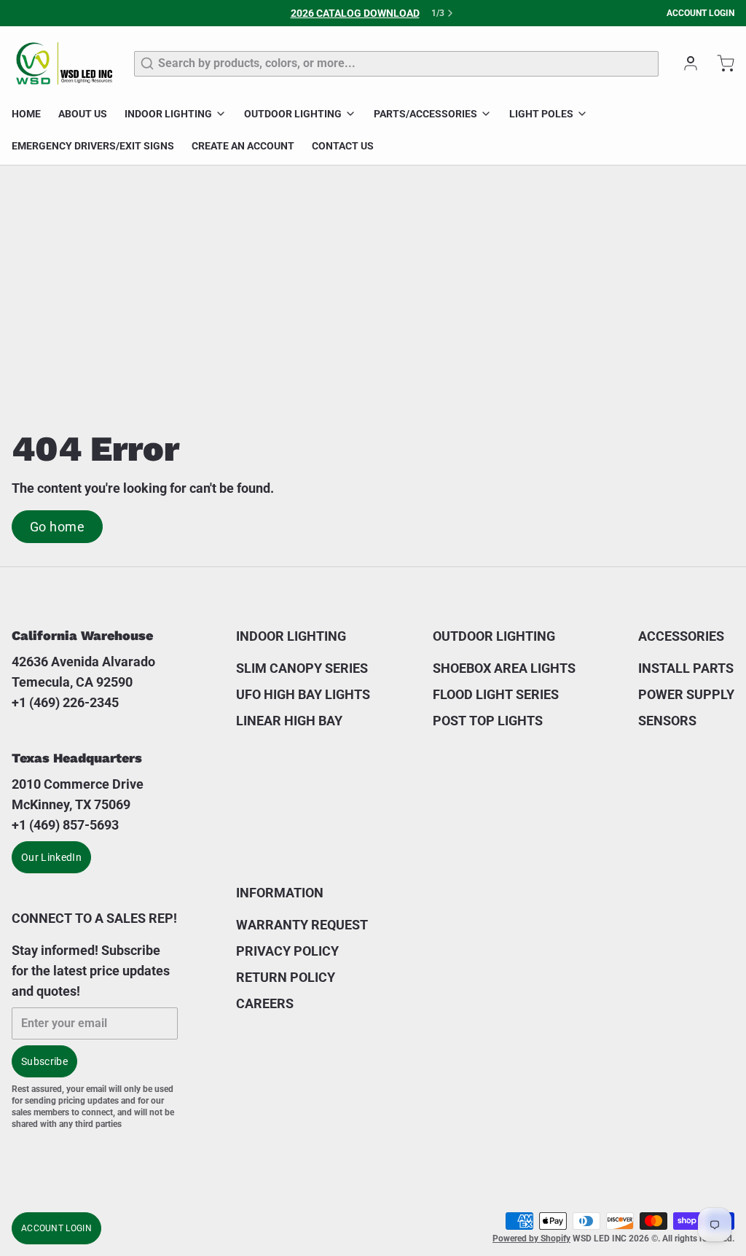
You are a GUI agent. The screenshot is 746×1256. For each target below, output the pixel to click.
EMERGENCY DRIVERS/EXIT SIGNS (93, 146)
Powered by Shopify (531, 1238)
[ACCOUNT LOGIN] (684, 63)
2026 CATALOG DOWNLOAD (355, 13)
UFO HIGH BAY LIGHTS (303, 694)
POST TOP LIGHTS (488, 720)
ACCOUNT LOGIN (700, 13)
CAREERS (265, 1003)
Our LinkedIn (51, 857)
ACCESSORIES (681, 636)
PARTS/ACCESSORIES (425, 114)
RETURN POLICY (285, 977)
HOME (26, 114)
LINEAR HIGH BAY (289, 720)
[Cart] (719, 63)
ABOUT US (82, 114)
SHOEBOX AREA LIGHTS (504, 668)
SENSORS (667, 720)
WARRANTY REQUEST (302, 924)
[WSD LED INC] (64, 63)
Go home (57, 526)
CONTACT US (343, 146)
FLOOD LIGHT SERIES (496, 694)
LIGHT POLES (541, 114)
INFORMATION (279, 892)
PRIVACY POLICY (287, 951)
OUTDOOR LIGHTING (293, 114)
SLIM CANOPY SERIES (302, 668)
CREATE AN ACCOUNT (243, 146)
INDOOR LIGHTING (168, 114)
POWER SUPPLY (686, 694)
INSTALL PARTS (686, 668)
